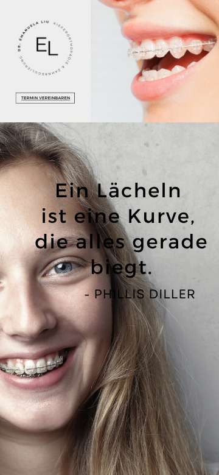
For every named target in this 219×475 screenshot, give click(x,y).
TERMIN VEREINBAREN (46, 98)
